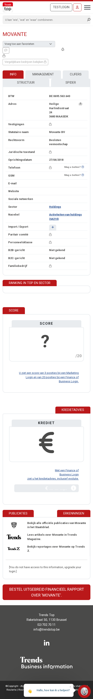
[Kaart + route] (80, 103)
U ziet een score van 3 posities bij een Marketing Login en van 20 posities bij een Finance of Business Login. (49, 377)
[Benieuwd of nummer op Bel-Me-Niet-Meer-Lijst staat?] (83, 167)
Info (13, 74)
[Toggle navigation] (86, 6)
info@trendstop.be (47, 629)
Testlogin (61, 7)
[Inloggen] (77, 7)
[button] (52, 227)
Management (43, 74)
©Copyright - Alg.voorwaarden (22, 686)
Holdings (55, 206)
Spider (71, 82)
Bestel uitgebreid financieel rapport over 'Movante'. (46, 592)
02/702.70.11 (46, 625)
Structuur (26, 82)
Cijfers (76, 74)
